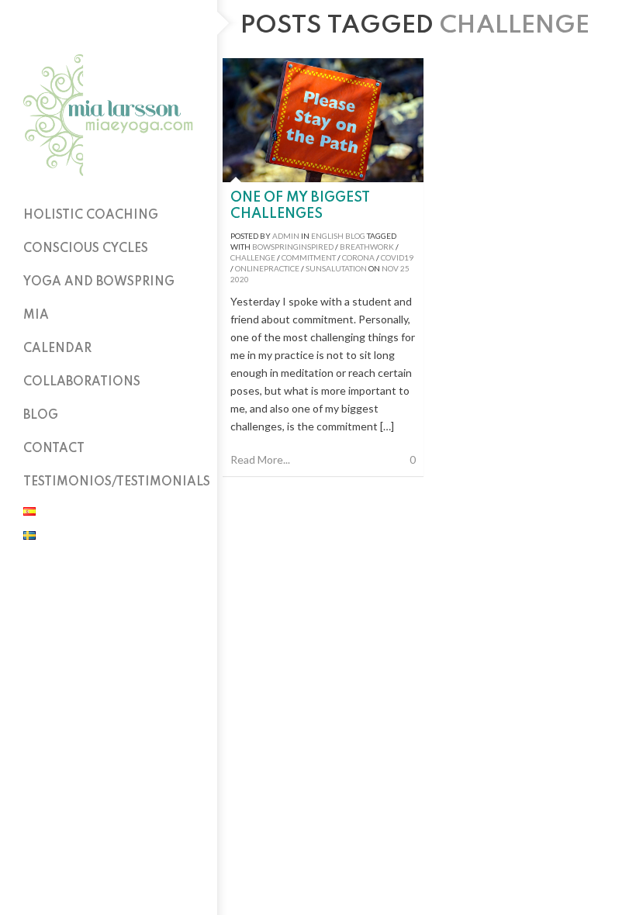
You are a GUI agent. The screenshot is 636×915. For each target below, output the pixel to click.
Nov (390, 268)
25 (405, 268)
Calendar (57, 349)
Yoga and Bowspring (99, 282)
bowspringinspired (293, 246)
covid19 (397, 257)
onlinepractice (267, 268)
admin (285, 235)
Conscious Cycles (85, 249)
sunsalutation (336, 268)
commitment (309, 257)
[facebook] (108, 23)
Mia (36, 315)
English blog (338, 235)
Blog (40, 415)
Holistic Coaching (90, 215)
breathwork (367, 246)
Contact (54, 449)
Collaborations (81, 382)
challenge (252, 257)
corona (358, 257)
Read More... (260, 459)
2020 (239, 279)
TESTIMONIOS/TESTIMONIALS (116, 482)
